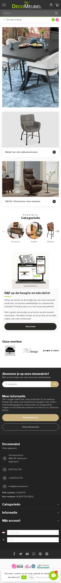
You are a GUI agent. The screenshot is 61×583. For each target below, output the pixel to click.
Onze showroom (30, 427)
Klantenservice (30, 417)
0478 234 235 (14, 469)
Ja (24, 577)
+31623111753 (15, 477)
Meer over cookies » (44, 577)
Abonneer (30, 326)
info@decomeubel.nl (18, 486)
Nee (31, 577)
